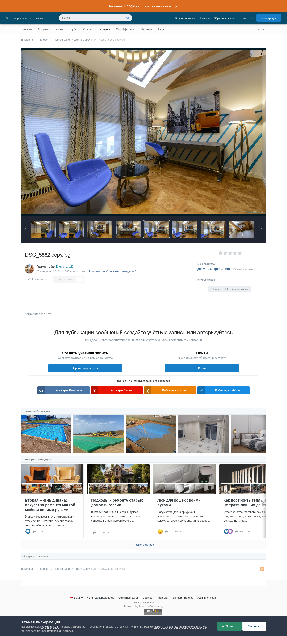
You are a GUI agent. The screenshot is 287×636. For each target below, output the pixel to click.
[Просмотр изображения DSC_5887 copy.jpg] (71, 229)
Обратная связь (224, 18)
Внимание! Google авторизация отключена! (140, 6)
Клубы (73, 29)
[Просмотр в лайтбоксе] (143, 132)
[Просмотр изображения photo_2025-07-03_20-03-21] (98, 434)
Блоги (59, 29)
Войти (246, 18)
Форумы (43, 29)
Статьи (88, 29)
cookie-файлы (50, 626)
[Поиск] (127, 17)
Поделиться (38, 279)
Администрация (207, 598)
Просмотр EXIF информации (230, 289)
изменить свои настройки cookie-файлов (180, 626)
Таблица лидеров (182, 598)
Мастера (146, 29)
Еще (161, 29)
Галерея (104, 29)
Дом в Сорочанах (213, 268)
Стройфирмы (125, 29)
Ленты (260, 29)
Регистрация (268, 18)
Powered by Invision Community (143, 606)
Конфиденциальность (101, 598)
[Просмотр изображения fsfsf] (203, 434)
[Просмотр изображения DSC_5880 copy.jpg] (213, 229)
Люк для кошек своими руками (179, 502)
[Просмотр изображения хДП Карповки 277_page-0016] (256, 434)
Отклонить (254, 626)
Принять (231, 626)
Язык (77, 598)
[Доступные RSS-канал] (262, 569)
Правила (204, 18)
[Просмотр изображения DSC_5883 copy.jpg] (128, 229)
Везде (113, 18)
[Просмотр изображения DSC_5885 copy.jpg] (100, 229)
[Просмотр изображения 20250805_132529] (46, 434)
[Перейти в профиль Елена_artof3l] (29, 268)
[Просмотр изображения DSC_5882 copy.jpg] (156, 229)
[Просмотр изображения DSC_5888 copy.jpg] (43, 229)
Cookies (148, 598)
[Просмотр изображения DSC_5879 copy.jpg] (241, 229)
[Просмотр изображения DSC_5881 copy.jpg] (184, 229)
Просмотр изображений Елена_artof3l (113, 271)
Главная (26, 29)
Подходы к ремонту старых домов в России (117, 502)
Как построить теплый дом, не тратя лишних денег (249, 502)
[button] (25, 229)
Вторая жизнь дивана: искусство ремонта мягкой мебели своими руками (50, 504)
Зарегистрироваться (85, 368)
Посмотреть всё (143, 544)
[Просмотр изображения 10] (151, 434)
